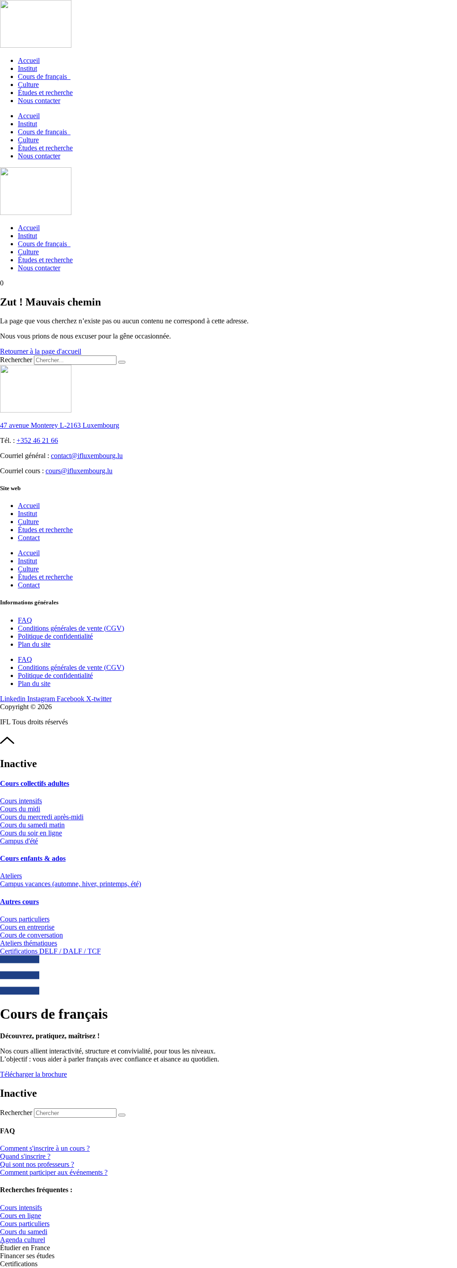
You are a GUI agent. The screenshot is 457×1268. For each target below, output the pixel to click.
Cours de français (44, 76)
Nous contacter (39, 100)
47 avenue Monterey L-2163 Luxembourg (59, 425)
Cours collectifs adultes (34, 783)
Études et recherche (45, 92)
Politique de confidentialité (55, 636)
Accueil (29, 60)
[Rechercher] (121, 362)
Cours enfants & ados (33, 858)
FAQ (25, 620)
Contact (29, 537)
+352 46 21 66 (37, 440)
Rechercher (17, 359)
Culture (28, 84)
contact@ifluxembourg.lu (87, 455)
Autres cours (19, 901)
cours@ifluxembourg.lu (79, 471)
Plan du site (34, 644)
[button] (25, 1247)
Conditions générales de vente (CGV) (71, 628)
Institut (27, 68)
